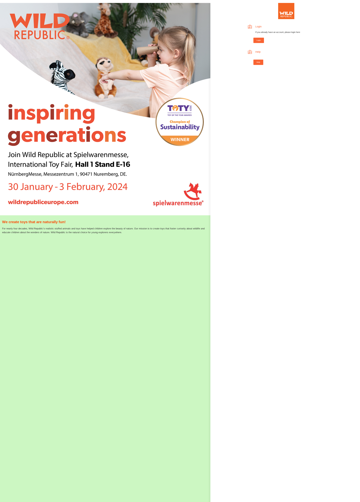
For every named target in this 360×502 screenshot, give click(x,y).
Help (258, 51)
